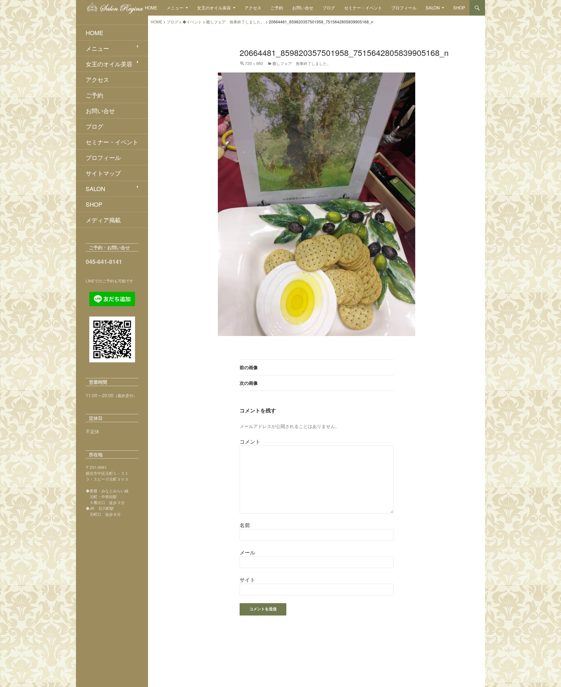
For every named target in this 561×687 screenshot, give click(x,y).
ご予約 (276, 8)
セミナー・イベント (363, 8)
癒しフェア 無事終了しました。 (301, 63)
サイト (247, 579)
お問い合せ (302, 8)
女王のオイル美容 (214, 8)
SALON (433, 8)
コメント (250, 441)
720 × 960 (254, 63)
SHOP (459, 8)
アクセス (252, 8)
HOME (151, 8)
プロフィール (404, 8)
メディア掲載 (103, 219)
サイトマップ (103, 173)
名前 (245, 525)
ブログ (328, 8)
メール (247, 552)
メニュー (175, 8)
